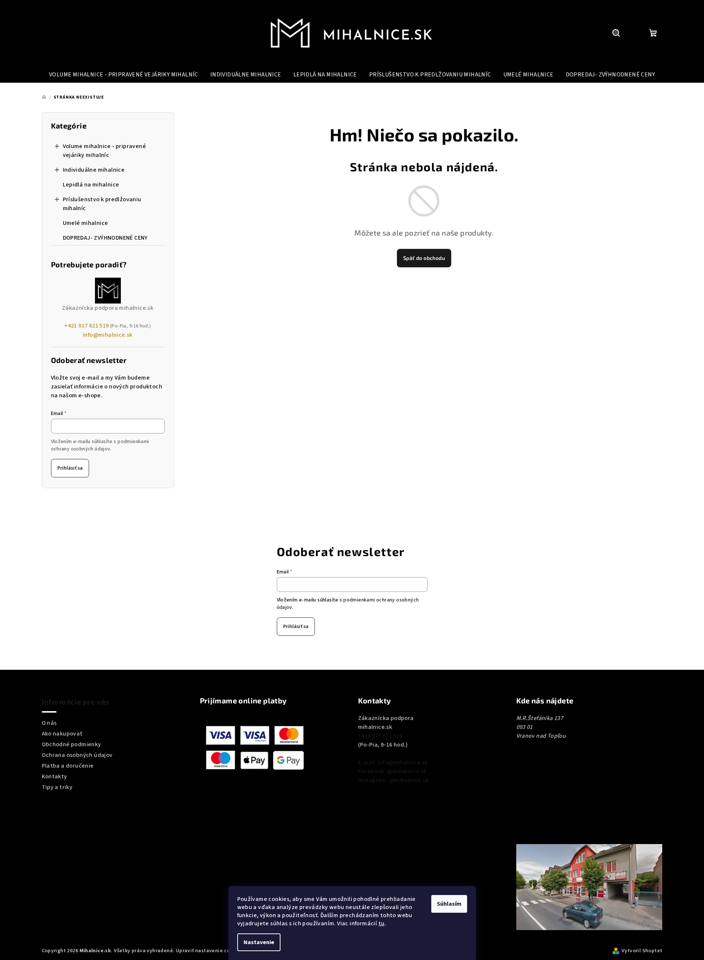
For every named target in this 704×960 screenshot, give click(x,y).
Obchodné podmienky (71, 744)
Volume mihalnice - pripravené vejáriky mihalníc (104, 150)
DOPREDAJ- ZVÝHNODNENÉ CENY (105, 238)
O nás (49, 723)
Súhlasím (449, 904)
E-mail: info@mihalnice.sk (393, 762)
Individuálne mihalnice (94, 170)
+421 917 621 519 (86, 326)
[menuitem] (123, 74)
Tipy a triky (57, 787)
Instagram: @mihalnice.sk (393, 780)
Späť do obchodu (424, 258)
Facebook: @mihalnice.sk (392, 771)
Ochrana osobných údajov (77, 755)
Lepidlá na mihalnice (91, 185)
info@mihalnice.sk (108, 335)
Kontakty (54, 776)
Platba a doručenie (68, 766)
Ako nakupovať (62, 734)
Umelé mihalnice (85, 223)
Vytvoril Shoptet (642, 950)
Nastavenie (259, 942)
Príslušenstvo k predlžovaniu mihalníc (102, 203)
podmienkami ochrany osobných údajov (100, 445)
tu (381, 923)
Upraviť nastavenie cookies (209, 950)
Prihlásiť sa (70, 468)
